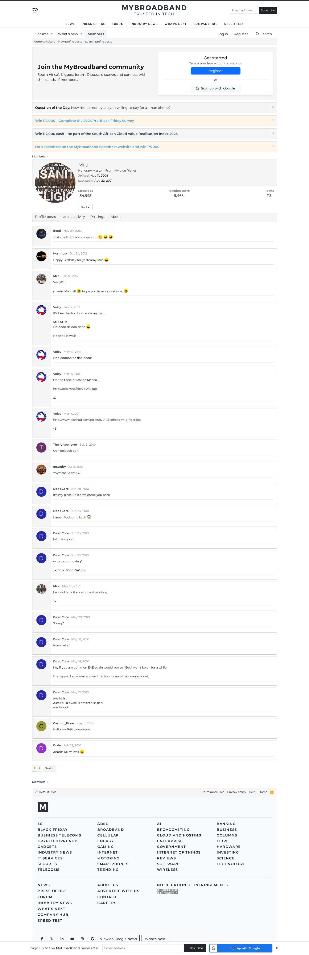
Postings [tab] (97, 217)
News (70, 23)
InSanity (59, 467)
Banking (226, 824)
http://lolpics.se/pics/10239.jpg (75, 389)
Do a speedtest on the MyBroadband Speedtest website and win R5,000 (97, 147)
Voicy (57, 307)
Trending (108, 870)
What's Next (176, 23)
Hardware (229, 847)
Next (48, 768)
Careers (106, 903)
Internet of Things (179, 852)
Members (96, 34)
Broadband (110, 830)
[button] (52, 34)
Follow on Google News (117, 939)
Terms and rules (213, 792)
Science (226, 858)
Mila (56, 276)
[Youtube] (72, 939)
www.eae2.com (64, 473)
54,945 (85, 195)
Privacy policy (236, 792)
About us (107, 885)
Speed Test (234, 23)
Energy (105, 841)
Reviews (166, 858)
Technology (231, 864)
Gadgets (47, 847)
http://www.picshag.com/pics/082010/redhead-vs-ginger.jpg (97, 420)
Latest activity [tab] (73, 217)
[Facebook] (42, 939)
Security (48, 864)
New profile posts (70, 41)
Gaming (105, 847)
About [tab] (116, 217)
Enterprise (170, 841)
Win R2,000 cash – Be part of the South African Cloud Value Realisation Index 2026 (106, 134)
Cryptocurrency (57, 841)
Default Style (47, 792)
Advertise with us (118, 891)
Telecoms (49, 870)
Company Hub (205, 23)
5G (40, 824)
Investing (228, 852)
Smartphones (113, 864)
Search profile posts (98, 41)
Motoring (108, 858)
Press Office (93, 23)
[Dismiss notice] (272, 107)
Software (168, 864)
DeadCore (61, 489)
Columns (227, 835)
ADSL (102, 824)
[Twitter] (52, 939)
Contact (107, 897)
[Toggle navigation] (35, 10)
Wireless (167, 870)
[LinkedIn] (62, 939)
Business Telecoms (59, 835)
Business (227, 830)
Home (263, 792)
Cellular (108, 835)
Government (171, 847)
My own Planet (125, 170)
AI (159, 824)
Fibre (223, 841)
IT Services (50, 858)
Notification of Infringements (192, 885)
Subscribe (268, 10)
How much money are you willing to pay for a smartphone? (120, 108)
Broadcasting (173, 830)
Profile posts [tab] (45, 217)
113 (269, 195)
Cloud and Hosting (179, 835)
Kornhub (60, 253)
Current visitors (44, 41)
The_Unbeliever (65, 444)
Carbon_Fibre (63, 723)
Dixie (57, 745)
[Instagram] (82, 939)
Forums (41, 34)
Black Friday (53, 830)
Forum (118, 23)
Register (215, 71)
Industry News (144, 23)
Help (252, 792)
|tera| (57, 231)
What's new (68, 34)
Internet (107, 852)
